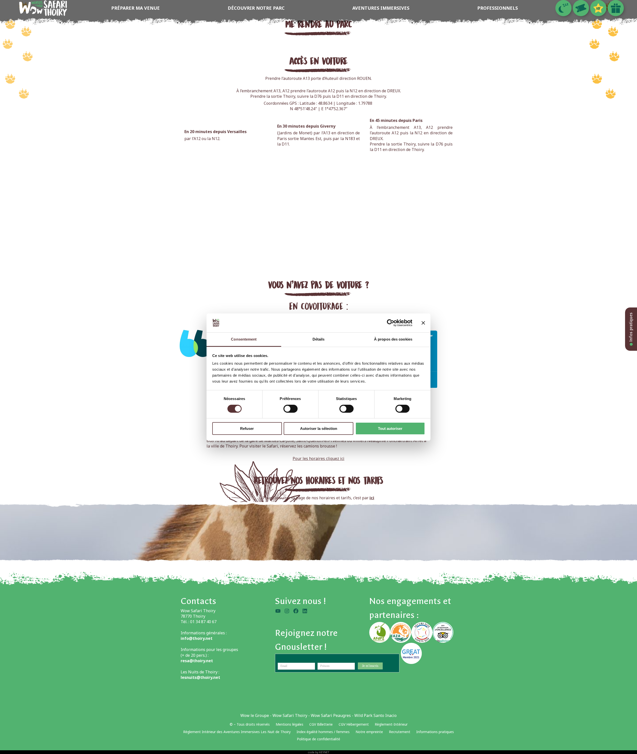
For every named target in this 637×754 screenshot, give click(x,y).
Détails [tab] (319, 339)
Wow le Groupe (254, 715)
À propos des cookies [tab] (393, 339)
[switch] (290, 409)
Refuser (247, 428)
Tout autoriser (390, 428)
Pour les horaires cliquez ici (318, 458)
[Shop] (616, 8)
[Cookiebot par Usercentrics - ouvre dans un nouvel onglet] (390, 323)
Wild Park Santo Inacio (375, 715)
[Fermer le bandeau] (423, 323)
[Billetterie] (581, 8)
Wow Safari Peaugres (331, 715)
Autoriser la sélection (318, 428)
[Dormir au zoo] (563, 8)
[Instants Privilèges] (598, 8)
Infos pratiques (631, 327)
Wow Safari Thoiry (289, 715)
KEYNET (324, 752)
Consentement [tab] (244, 339)
